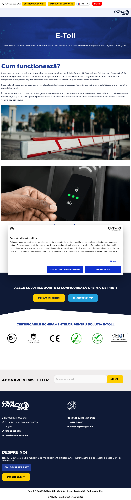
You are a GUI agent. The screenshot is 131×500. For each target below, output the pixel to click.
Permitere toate (103, 269)
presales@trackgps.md (16, 435)
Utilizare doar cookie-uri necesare (65, 269)
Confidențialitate (56, 491)
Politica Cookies (95, 491)
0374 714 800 (76, 422)
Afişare (113, 261)
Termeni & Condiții (76, 491)
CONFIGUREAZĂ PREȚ (83, 298)
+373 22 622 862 (13, 431)
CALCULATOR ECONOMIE (49, 298)
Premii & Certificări (37, 491)
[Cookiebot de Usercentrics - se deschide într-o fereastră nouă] (110, 229)
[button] (83, 3)
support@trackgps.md (81, 426)
